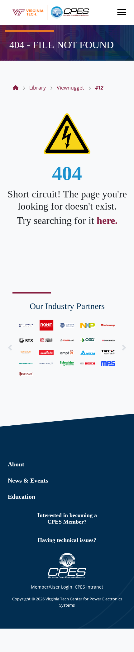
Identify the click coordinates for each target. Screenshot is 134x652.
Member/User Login (51, 587)
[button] (10, 348)
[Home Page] (16, 87)
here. (107, 220)
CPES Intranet (89, 587)
